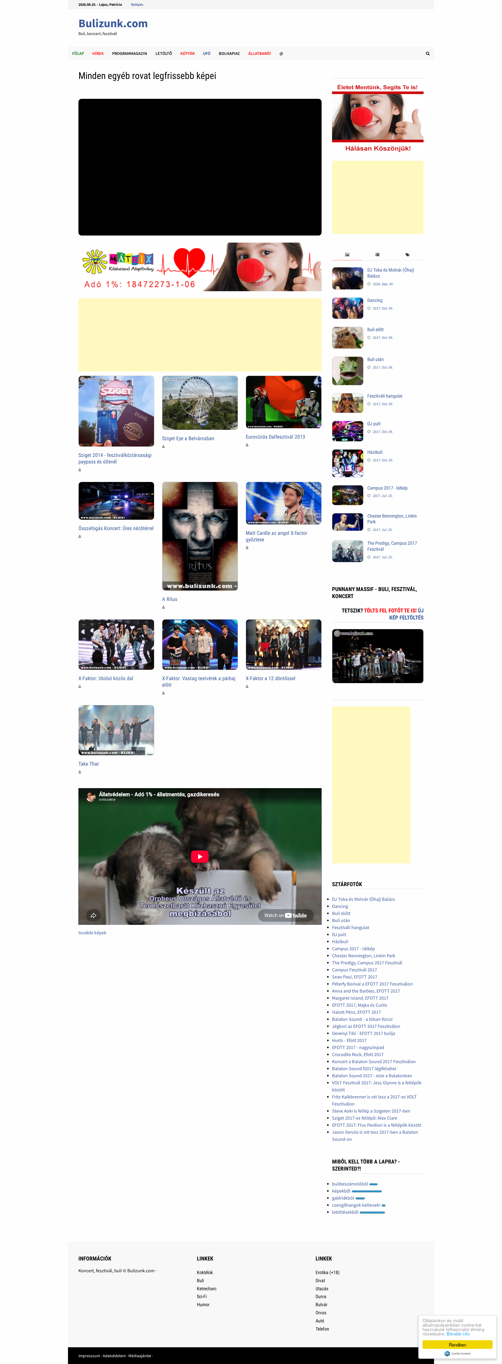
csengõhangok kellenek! (356, 1205)
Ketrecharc (206, 1288)
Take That (88, 764)
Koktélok (205, 1272)
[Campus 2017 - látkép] (347, 489)
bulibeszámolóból (350, 1184)
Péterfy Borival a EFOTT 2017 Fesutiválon (372, 984)
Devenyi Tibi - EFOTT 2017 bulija (363, 1033)
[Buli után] (347, 360)
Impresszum (89, 1355)
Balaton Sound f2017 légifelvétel (364, 1068)
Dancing (375, 300)
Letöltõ (164, 53)
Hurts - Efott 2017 (349, 1040)
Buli (200, 1280)
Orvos (321, 1312)
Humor (203, 1304)
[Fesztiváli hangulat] (347, 397)
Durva (321, 1296)
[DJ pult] (347, 424)
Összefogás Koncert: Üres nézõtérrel (116, 528)
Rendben (457, 1344)
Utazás (322, 1288)
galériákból (343, 1198)
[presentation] (347, 255)
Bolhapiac (229, 53)
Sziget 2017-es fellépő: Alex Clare (364, 1118)
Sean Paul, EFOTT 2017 (354, 977)
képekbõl (342, 1191)
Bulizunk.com (113, 23)
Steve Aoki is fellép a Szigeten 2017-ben (371, 1111)
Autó (320, 1320)
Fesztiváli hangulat (384, 396)
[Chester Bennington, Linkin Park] (347, 517)
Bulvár (321, 1304)
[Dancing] (347, 301)
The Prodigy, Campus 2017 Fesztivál (367, 963)
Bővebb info (458, 1333)
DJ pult (373, 423)
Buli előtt (375, 329)
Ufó (206, 53)
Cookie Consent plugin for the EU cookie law (457, 1353)
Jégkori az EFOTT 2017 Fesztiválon (366, 1026)
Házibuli (375, 452)
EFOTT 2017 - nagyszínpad (358, 1047)
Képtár (187, 53)
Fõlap (78, 53)
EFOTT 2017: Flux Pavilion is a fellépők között (376, 1125)
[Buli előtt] (347, 330)
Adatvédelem (114, 1355)
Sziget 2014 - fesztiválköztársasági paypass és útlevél (115, 458)
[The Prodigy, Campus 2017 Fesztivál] (347, 544)
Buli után (375, 359)
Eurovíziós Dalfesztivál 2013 (275, 437)
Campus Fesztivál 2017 (354, 970)
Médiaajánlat (139, 1355)
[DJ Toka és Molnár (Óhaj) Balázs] (347, 271)
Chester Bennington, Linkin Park (363, 956)
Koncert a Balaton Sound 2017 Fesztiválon (374, 1061)
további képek (92, 933)
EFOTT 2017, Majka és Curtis (359, 1005)
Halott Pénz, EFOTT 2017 (356, 1012)
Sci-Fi (202, 1296)
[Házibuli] (347, 453)
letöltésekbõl (346, 1212)
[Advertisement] (199, 334)
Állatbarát (259, 53)
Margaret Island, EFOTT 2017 (360, 998)
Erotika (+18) (328, 1272)
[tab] (347, 255)
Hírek (98, 53)
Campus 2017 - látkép (387, 488)
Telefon (322, 1329)
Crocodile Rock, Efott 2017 (358, 1054)
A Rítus (169, 599)
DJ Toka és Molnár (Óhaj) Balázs (363, 899)
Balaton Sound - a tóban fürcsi (362, 1019)
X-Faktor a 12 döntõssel (270, 678)
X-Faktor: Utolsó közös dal (105, 678)
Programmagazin (129, 53)
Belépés (137, 4)
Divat (320, 1280)
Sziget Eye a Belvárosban (188, 438)
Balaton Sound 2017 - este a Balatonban (372, 1076)
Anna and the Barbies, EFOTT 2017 (366, 991)
